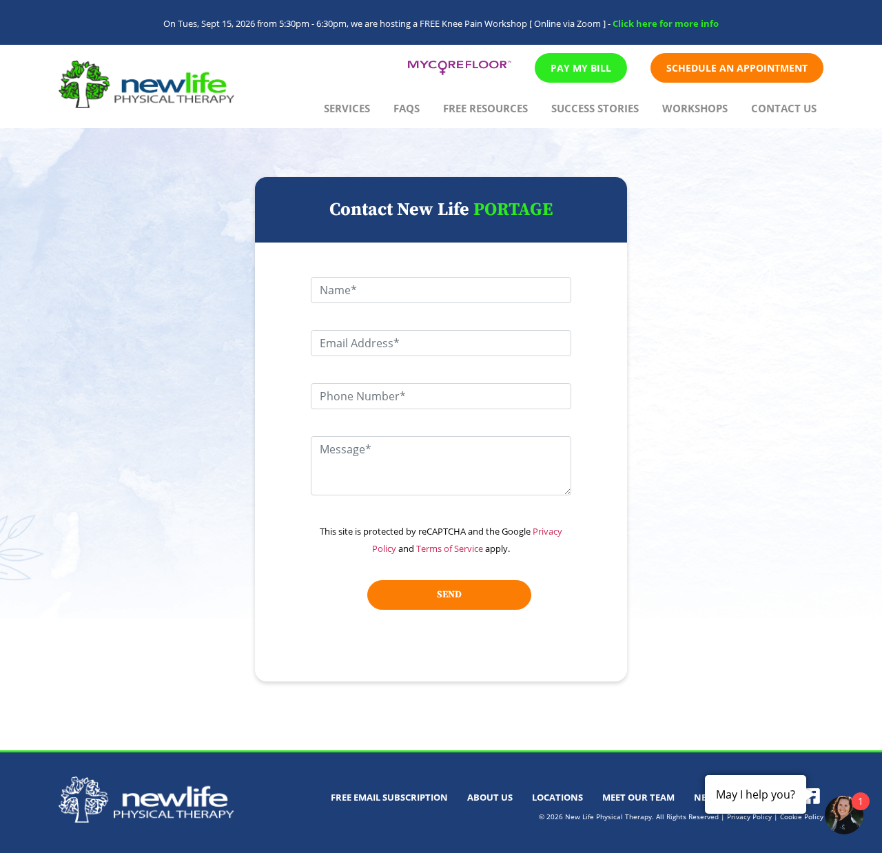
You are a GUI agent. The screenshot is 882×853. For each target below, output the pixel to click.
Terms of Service (449, 548)
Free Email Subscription (389, 797)
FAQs (406, 108)
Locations (557, 797)
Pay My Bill (581, 67)
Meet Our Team (638, 797)
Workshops (695, 108)
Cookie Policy (801, 816)
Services (347, 108)
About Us (490, 797)
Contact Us (784, 108)
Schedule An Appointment (737, 67)
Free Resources (485, 108)
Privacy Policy (749, 816)
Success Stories (595, 108)
